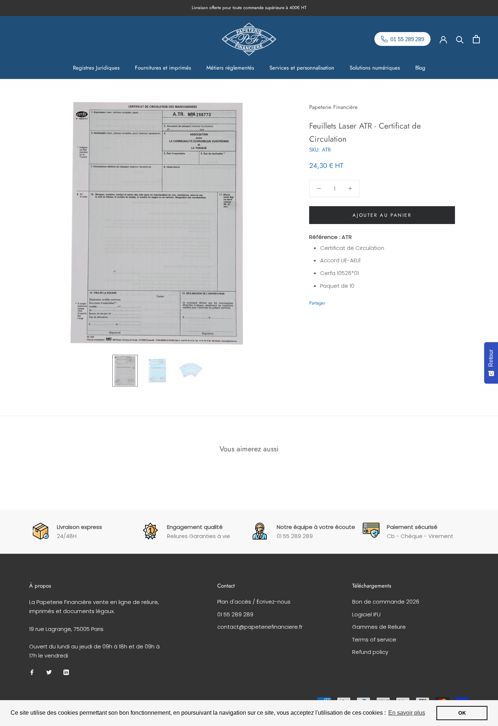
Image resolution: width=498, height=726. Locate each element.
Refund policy (370, 652)
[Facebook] (332, 301)
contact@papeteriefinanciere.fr (260, 627)
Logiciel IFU (366, 614)
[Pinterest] (351, 301)
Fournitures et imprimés (163, 68)
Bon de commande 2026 (385, 601)
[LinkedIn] (66, 672)
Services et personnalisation (301, 68)
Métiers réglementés (230, 68)
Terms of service (374, 639)
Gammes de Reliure (379, 627)
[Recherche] (460, 39)
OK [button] (462, 713)
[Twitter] (341, 301)
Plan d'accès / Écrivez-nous (254, 601)
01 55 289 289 (235, 614)
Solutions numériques (375, 68)
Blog (420, 68)
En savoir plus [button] (406, 713)
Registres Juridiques (96, 68)
